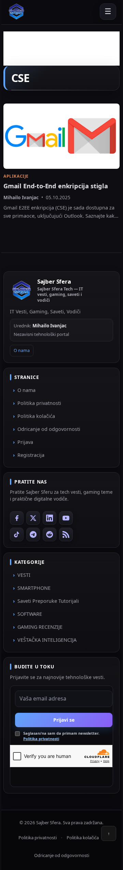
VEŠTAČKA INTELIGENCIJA (47, 640)
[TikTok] (17, 534)
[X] (33, 518)
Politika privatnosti (39, 403)
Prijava (25, 442)
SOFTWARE (29, 614)
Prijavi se (63, 720)
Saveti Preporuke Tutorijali (48, 601)
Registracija (30, 455)
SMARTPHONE (34, 588)
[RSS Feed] (66, 534)
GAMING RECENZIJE (40, 627)
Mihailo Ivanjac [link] (21, 197)
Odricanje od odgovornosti (48, 429)
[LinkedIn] (49, 518)
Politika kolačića (36, 416)
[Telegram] (33, 534)
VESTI (23, 575)
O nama (22, 350)
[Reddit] (49, 534)
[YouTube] (66, 518)
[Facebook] (17, 518)
